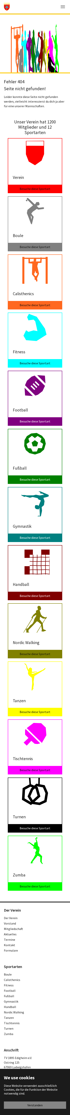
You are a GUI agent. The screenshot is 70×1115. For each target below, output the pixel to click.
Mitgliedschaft (13, 929)
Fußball (9, 996)
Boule (8, 974)
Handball (10, 1007)
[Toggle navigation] (63, 6)
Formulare (11, 950)
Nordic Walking (14, 1012)
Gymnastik (11, 1001)
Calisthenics (12, 980)
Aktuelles (10, 934)
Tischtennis (12, 1023)
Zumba (8, 1034)
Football (10, 991)
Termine (9, 940)
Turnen (8, 1028)
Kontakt (9, 945)
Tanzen (9, 1018)
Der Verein (11, 918)
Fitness (9, 985)
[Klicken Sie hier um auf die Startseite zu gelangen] (7, 6)
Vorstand (10, 923)
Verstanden (35, 1105)
